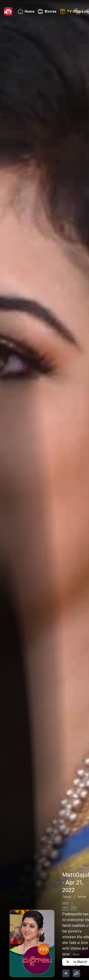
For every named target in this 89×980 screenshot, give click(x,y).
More (76, 954)
